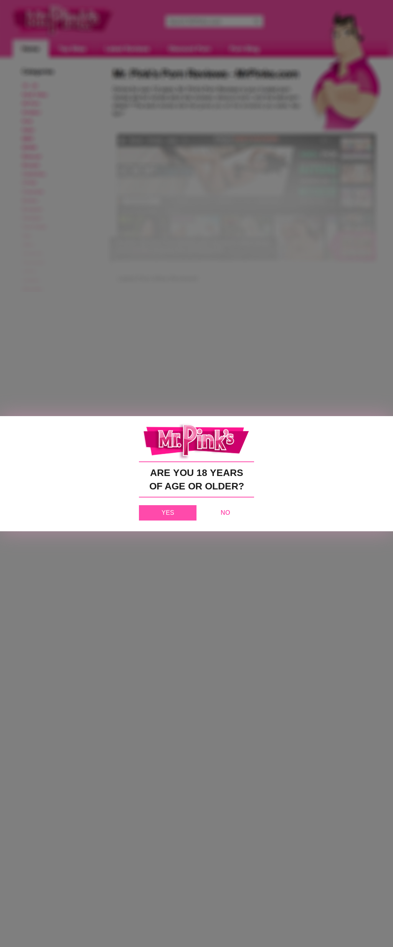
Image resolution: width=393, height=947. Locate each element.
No (225, 512)
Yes (168, 512)
